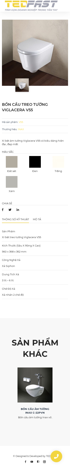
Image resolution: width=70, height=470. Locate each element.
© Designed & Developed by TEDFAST (35, 456)
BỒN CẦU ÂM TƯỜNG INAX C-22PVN (35, 410)
